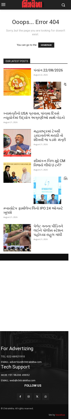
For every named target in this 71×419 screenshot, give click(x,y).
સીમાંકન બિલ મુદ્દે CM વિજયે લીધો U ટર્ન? (49, 163)
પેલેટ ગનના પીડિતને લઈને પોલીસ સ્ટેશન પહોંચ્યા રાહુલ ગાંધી (48, 230)
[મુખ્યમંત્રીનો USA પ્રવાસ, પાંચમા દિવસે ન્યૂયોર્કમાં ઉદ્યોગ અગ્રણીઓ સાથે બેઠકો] (47, 95)
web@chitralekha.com (22, 380)
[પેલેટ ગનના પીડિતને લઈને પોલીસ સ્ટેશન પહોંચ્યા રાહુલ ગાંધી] (17, 237)
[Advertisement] (35, 296)
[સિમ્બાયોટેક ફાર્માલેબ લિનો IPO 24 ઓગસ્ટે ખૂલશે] (47, 190)
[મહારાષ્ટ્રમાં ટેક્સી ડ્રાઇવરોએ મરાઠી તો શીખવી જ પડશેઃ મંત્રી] (17, 143)
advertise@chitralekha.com (26, 361)
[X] (37, 396)
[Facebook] (20, 396)
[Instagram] (28, 396)
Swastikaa (60, 414)
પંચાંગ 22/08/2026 (48, 70)
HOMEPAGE (46, 45)
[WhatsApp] (45, 396)
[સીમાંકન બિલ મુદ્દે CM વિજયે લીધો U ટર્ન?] (17, 172)
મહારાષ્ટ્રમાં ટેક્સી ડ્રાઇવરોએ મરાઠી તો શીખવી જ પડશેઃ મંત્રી (50, 135)
